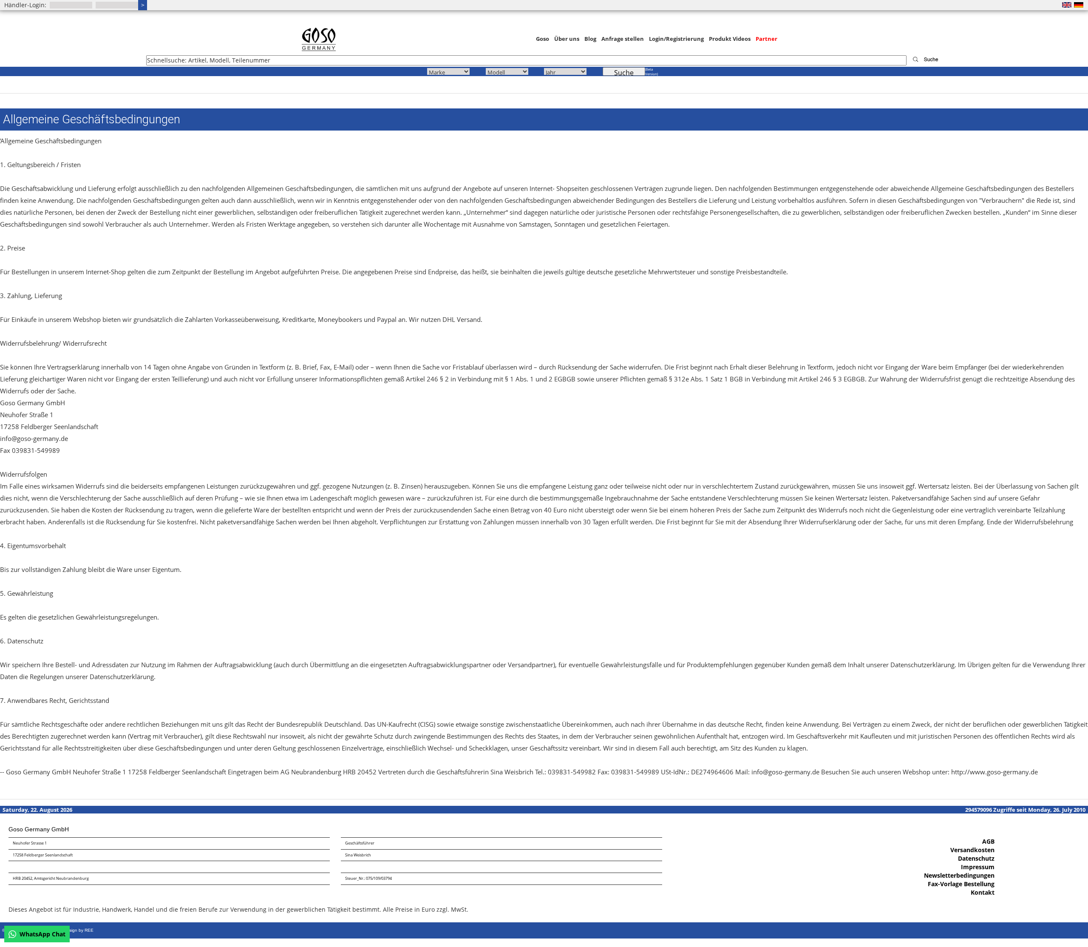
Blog (590, 39)
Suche (624, 72)
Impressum (977, 867)
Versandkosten (972, 850)
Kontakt (982, 892)
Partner (766, 39)
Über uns (566, 39)
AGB (988, 841)
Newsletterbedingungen (959, 875)
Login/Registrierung (676, 39)
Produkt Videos (730, 39)
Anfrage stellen (622, 39)
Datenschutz (976, 858)
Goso (542, 39)
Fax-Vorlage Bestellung (961, 884)
